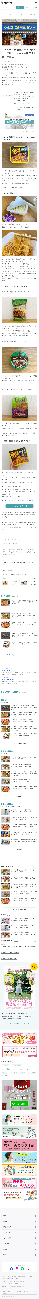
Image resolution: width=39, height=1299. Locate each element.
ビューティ (5, 8)
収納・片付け (7, 1227)
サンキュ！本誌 (32, 1072)
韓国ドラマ (29, 1069)
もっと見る (19, 796)
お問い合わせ (5, 1276)
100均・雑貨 (7, 1238)
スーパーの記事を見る (19, 910)
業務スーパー (6, 1072)
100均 (13, 8)
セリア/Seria (5, 1066)
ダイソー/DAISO (16, 1066)
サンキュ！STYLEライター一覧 (10, 1283)
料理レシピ (29, 8)
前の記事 (5, 578)
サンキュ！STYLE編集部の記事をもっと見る (19, 563)
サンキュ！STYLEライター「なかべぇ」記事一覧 (17, 500)
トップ (3, 12)
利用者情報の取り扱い (7, 1278)
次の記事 (34, 578)
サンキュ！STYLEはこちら (23, 104)
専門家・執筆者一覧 (19, 1281)
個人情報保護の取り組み (16, 1286)
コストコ (14, 1072)
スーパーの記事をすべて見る (20, 743)
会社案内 (4, 1286)
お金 (4, 1216)
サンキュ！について (7, 1281)
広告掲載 (14, 1276)
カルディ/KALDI (15, 574)
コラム (24, 574)
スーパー (20, 8)
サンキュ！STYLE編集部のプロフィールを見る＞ (24, 109)
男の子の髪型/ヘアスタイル (10, 1069)
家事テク (6, 1221)
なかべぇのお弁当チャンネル (19, 506)
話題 (36, 8)
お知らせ (17, 1278)
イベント (22, 1072)
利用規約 (20, 1276)
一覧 (34, 941)
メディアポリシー (28, 1276)
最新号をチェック (19, 1024)
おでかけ (4, 1075)
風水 (21, 1069)
